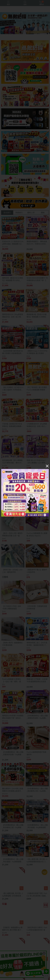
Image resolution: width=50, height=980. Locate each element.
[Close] (47, 465)
